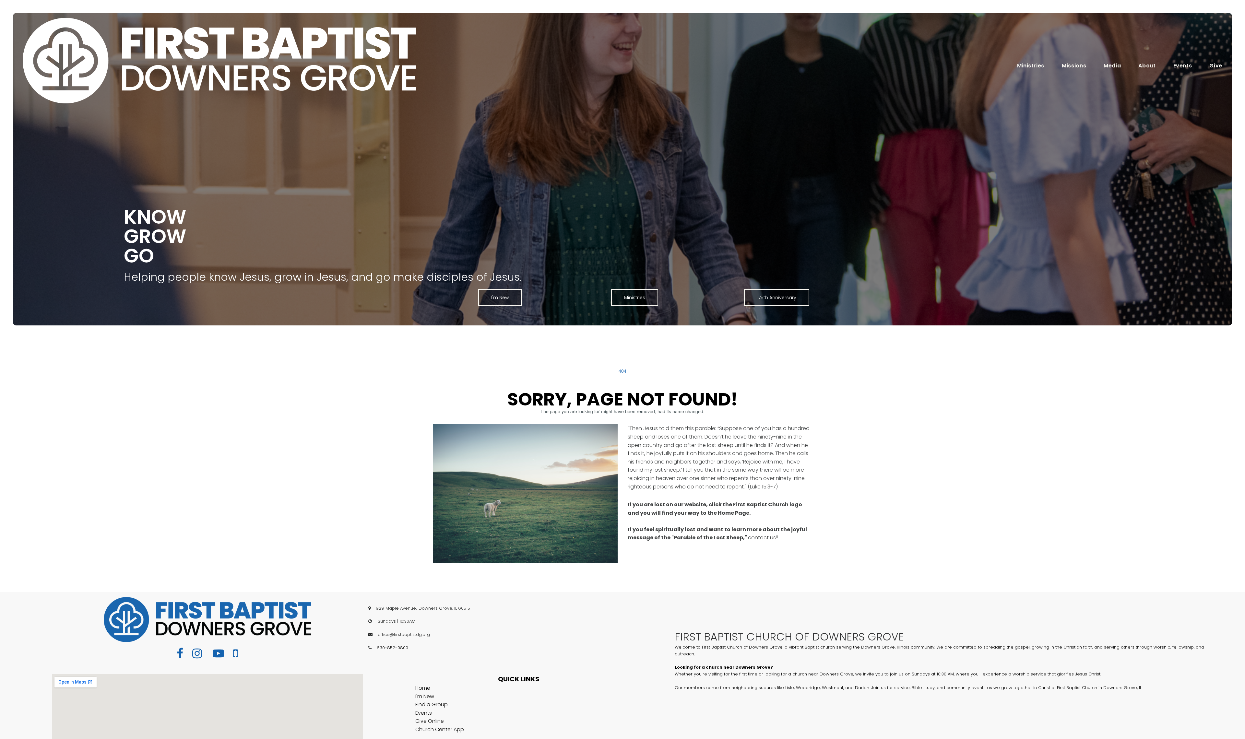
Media (1112, 66)
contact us (762, 537)
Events (1182, 66)
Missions (1074, 66)
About (1147, 66)
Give (1215, 66)
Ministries (1030, 66)
